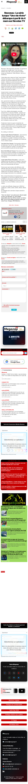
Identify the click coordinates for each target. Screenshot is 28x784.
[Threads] (23, 673)
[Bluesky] (19, 678)
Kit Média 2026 (14, 724)
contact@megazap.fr (10, 741)
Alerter (23, 243)
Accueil (3, 8)
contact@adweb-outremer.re (12, 764)
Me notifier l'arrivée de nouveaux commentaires (10, 306)
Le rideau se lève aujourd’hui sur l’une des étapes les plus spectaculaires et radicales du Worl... (17, 533)
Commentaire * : (6, 289)
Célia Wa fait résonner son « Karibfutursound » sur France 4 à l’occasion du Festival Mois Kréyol (20, 238)
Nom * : (3, 271)
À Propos (14, 720)
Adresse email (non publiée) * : (9, 277)
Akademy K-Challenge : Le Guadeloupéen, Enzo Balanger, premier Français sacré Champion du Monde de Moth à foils (13, 553)
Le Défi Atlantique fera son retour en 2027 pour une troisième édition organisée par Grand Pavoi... (16, 512)
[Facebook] (5, 673)
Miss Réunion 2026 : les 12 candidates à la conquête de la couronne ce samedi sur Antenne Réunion (12, 469)
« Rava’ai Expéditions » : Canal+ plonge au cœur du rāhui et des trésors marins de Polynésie (13, 482)
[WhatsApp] (9, 678)
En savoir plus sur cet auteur (16, 213)
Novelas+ (17, 205)
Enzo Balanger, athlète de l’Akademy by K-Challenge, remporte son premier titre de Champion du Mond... (17, 557)
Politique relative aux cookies (14, 714)
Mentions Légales (14, 700)
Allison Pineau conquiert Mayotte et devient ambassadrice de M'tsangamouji (13, 519)
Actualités (8, 8)
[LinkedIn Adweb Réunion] (3, 771)
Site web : (4, 283)
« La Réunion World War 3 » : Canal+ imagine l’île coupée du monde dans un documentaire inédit (7, 238)
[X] (14, 673)
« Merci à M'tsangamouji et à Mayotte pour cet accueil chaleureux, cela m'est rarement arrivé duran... (17, 522)
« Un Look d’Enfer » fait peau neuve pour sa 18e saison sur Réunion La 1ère (14, 487)
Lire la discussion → (7, 378)
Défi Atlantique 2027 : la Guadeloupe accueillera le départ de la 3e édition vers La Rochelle (13, 508)
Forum (3, 572)
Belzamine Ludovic (7, 208)
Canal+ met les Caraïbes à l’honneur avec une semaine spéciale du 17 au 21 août (13, 463)
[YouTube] (19, 673)
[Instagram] (9, 673)
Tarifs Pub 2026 (14, 710)
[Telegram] (14, 678)
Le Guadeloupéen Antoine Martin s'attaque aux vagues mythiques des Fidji (13, 529)
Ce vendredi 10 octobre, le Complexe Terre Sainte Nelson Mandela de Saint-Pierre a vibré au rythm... (17, 545)
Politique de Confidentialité (14, 704)
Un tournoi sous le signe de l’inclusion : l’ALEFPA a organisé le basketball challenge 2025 (14, 541)
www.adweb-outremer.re (11, 769)
